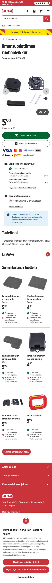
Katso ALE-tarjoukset (31, 32)
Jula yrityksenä (10, 475)
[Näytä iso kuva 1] (26, 91)
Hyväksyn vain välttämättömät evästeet (26, 569)
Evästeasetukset (26, 577)
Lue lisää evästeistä (26, 552)
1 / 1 (40, 112)
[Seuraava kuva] (46, 91)
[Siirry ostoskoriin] (41, 11)
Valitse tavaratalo (13, 25)
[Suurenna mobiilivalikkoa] (48, 11)
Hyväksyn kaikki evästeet (26, 562)
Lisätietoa (8, 254)
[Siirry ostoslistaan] (34, 11)
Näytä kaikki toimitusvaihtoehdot (22, 188)
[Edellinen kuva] (6, 91)
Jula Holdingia (13, 512)
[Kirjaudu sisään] (27, 11)
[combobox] (26, 18)
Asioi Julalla (9, 467)
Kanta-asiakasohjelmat (15, 484)
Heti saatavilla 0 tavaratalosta (11, 320)
